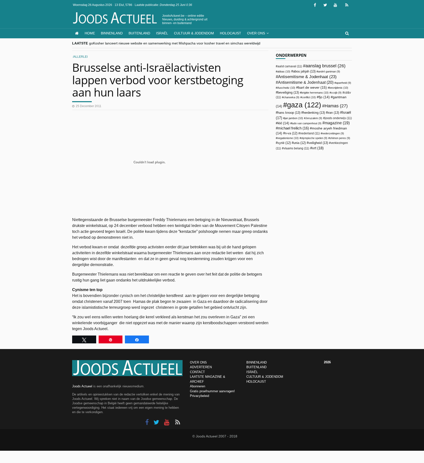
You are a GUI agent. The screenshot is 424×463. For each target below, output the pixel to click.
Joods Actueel (82, 386)
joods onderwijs (338, 118)
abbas (283, 71)
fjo (324, 97)
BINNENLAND (256, 362)
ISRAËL (252, 372)
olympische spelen (314, 138)
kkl (283, 123)
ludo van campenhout (306, 123)
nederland (310, 133)
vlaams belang (296, 148)
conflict (309, 97)
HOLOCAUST (256, 381)
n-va (291, 133)
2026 (327, 362)
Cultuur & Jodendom (194, 33)
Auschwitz (286, 87)
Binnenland (112, 33)
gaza (304, 105)
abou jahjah (304, 71)
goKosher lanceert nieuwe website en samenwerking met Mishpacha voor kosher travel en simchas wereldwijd (174, 43)
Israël (162, 33)
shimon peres (340, 138)
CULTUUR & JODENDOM (264, 377)
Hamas (336, 105)
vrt (318, 148)
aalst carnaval (290, 66)
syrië (284, 143)
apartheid (343, 82)
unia (299, 143)
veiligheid (318, 143)
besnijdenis (338, 87)
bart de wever (312, 87)
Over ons (256, 33)
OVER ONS (198, 362)
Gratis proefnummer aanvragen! (212, 391)
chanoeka (291, 97)
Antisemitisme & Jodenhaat (307, 76)
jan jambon (294, 118)
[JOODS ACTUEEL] (77, 33)
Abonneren (197, 386)
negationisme (288, 138)
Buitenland (139, 33)
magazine (337, 123)
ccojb (336, 92)
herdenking (314, 112)
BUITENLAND (256, 367)
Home (90, 33)
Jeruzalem (313, 118)
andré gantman (329, 71)
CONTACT (197, 372)
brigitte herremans (315, 92)
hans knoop (289, 112)
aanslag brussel (325, 65)
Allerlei (81, 56)
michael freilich (293, 128)
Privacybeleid (199, 396)
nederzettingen (333, 133)
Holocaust (230, 33)
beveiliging (288, 92)
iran (333, 112)
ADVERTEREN (201, 367)
